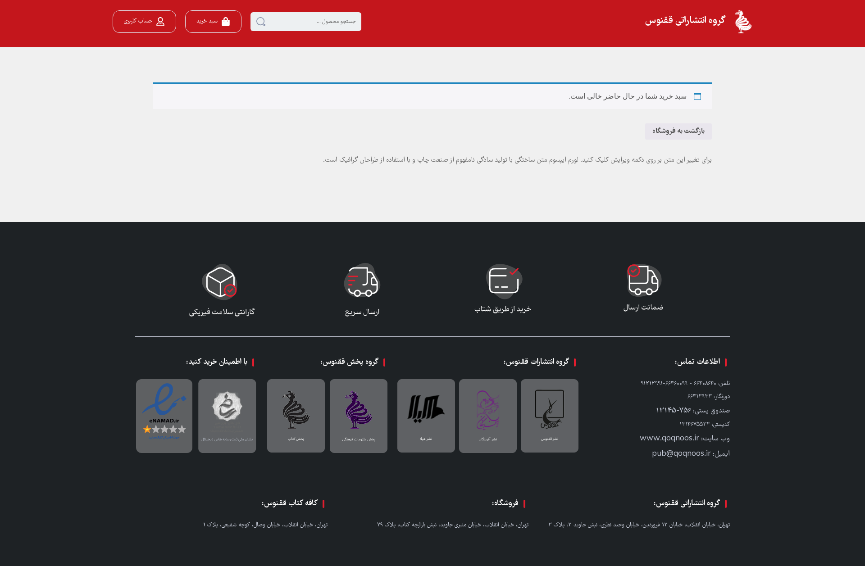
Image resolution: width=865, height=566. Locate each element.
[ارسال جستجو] (261, 22)
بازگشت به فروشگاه (678, 131)
